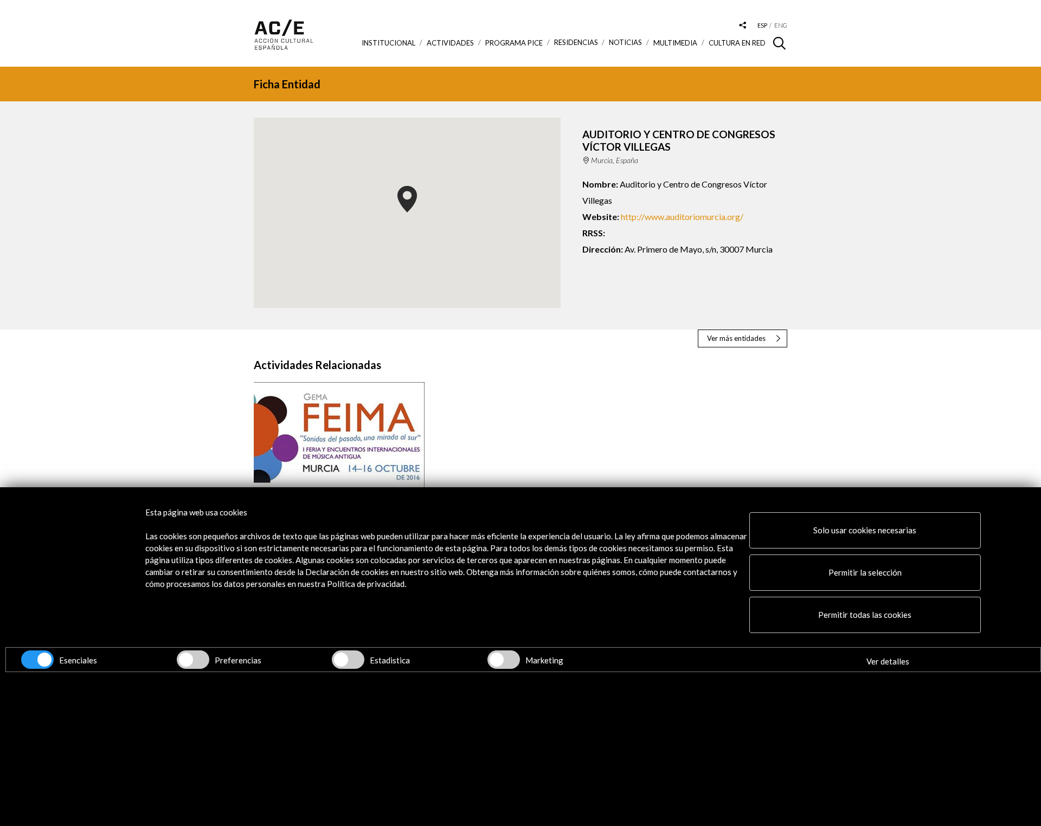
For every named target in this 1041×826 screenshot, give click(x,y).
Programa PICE (514, 43)
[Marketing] (503, 659)
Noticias (625, 42)
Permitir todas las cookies (864, 615)
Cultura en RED (737, 43)
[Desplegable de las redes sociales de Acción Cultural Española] (743, 26)
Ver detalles (887, 661)
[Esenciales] (37, 659)
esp (762, 25)
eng (780, 25)
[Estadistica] (348, 659)
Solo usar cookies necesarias (864, 530)
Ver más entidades (736, 338)
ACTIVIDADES (450, 43)
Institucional (388, 43)
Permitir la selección (865, 572)
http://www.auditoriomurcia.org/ (682, 216)
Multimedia (675, 43)
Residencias (576, 42)
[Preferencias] (193, 659)
